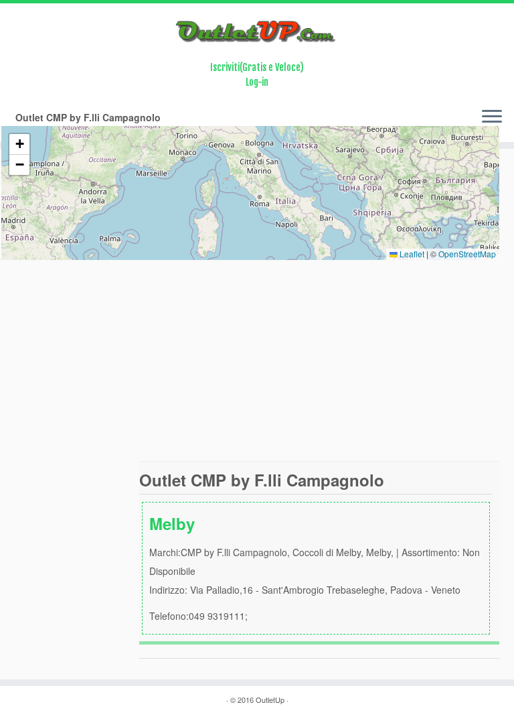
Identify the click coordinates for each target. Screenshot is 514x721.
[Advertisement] (257, 360)
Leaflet (411, 253)
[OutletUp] (257, 32)
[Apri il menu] (492, 118)
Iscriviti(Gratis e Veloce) (257, 67)
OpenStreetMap (467, 253)
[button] (19, 144)
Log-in (257, 82)
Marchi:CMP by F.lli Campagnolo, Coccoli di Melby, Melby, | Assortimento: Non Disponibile (314, 567)
